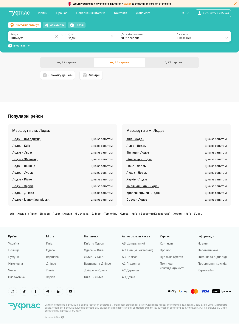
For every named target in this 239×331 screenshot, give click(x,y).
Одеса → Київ (94, 250)
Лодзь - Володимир (26, 139)
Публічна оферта (171, 257)
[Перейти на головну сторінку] (19, 13)
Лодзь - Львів (22, 152)
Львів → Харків (62, 213)
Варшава (52, 257)
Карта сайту (206, 270)
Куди (70, 34)
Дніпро (51, 263)
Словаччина (16, 277)
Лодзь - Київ (21, 146)
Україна (13, 243)
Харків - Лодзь (137, 179)
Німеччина (82, 213)
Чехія (11, 213)
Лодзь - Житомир (25, 159)
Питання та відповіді (212, 257)
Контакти (120, 13)
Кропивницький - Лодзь (143, 193)
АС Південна (131, 263)
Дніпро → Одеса (95, 270)
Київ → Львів (93, 277)
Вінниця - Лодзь (137, 152)
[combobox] (202, 36)
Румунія (13, 257)
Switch (127, 3)
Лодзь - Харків (22, 186)
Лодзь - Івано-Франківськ (30, 199)
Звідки (14, 34)
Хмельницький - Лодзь (142, 186)
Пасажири (182, 34)
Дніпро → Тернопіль (104, 213)
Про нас (61, 13)
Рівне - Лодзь (136, 166)
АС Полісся (129, 257)
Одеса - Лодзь (136, 199)
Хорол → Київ (182, 213)
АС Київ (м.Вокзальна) (137, 250)
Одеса (124, 213)
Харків (50, 277)
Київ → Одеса (94, 243)
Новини (42, 13)
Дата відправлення (132, 34)
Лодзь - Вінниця (23, 166)
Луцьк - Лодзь (136, 172)
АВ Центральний (133, 243)
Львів (50, 270)
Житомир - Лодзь (139, 159)
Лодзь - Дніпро (23, 193)
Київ (49, 243)
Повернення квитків (90, 13)
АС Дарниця (130, 270)
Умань (198, 213)
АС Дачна (128, 277)
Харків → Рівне (27, 213)
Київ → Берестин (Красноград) (150, 213)
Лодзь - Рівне (22, 179)
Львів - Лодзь (136, 146)
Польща (13, 250)
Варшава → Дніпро (97, 263)
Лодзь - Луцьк (22, 172)
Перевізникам (208, 250)
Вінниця (45, 213)
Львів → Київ (93, 257)
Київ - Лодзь (135, 139)
